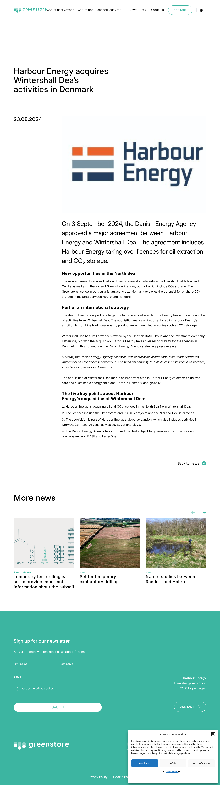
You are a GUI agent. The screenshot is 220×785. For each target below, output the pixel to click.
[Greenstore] (30, 10)
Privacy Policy (97, 777)
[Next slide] (204, 512)
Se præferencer (201, 763)
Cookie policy (172, 771)
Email (17, 676)
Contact (180, 10)
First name (20, 664)
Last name (66, 664)
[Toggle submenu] (123, 10)
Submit (58, 707)
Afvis (173, 763)
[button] (213, 734)
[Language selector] (202, 10)
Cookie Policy (123, 777)
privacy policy (44, 688)
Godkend (144, 763)
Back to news (188, 463)
